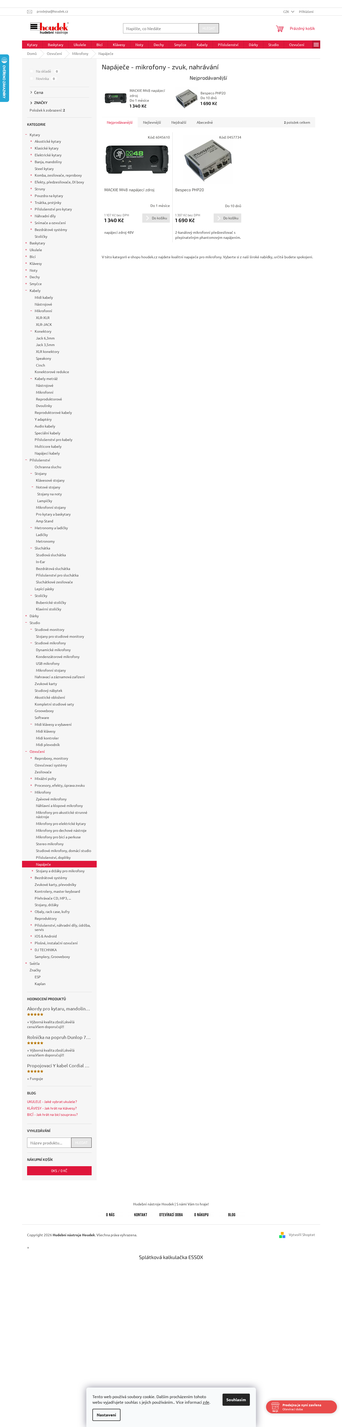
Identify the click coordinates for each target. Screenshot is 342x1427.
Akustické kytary (48, 141)
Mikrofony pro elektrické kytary (61, 823)
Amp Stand (44, 521)
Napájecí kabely (47, 453)
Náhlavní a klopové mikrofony (59, 805)
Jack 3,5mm (45, 344)
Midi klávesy (45, 731)
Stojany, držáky (46, 904)
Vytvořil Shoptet (302, 1234)
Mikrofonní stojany (51, 507)
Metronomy (45, 541)
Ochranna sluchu (48, 466)
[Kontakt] (140, 1214)
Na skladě (47, 71)
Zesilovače (43, 772)
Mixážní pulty (45, 778)
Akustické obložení (50, 697)
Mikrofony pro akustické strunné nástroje (61, 814)
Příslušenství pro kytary (53, 209)
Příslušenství (40, 460)
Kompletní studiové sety (54, 704)
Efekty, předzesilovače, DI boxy (59, 182)
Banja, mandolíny (48, 161)
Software (42, 717)
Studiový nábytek (48, 690)
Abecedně (205, 122)
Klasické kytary (46, 148)
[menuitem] (32, 44)
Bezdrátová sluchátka (53, 568)
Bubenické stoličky (51, 602)
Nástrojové (43, 304)
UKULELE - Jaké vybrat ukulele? (52, 1101)
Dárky (34, 615)
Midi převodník (48, 744)
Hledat (209, 28)
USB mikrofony (47, 663)
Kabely (35, 290)
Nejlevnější (152, 122)
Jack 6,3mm (45, 338)
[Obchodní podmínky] (201, 1214)
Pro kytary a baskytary (53, 514)
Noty (33, 270)
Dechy (35, 276)
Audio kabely (45, 426)
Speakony (43, 358)
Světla (34, 963)
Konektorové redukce (52, 371)
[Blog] (232, 1214)
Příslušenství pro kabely (53, 439)
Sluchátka (42, 548)
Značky (35, 970)
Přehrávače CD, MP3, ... (53, 898)
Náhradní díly (45, 216)
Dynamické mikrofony (53, 649)
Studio (35, 622)
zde (206, 1401)
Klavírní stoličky (48, 609)
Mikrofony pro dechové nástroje (61, 830)
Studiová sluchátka (51, 554)
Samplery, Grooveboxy (52, 956)
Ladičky (42, 534)
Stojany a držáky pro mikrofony (60, 870)
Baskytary (37, 243)
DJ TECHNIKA (46, 949)
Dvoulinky (44, 405)
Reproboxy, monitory (51, 758)
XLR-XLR (43, 317)
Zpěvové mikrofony (51, 799)
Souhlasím (236, 1399)
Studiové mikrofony (50, 643)
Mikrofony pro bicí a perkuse (58, 837)
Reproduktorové (49, 399)
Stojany (41, 473)
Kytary (35, 134)
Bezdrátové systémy (51, 229)
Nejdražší (178, 122)
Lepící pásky (44, 588)
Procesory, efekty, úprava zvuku (60, 785)
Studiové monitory (49, 629)
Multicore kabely (48, 446)
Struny (40, 188)
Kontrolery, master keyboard (57, 891)
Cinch (40, 365)
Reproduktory (46, 918)
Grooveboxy (44, 710)
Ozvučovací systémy (51, 765)
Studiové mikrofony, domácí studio (63, 850)
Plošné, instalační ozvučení (56, 943)
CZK (286, 11)
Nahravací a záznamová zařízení (60, 676)
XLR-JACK (44, 324)
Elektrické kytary (48, 155)
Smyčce (36, 283)
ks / (59, 1170)
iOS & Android (46, 936)
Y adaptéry (43, 419)
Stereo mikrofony (50, 843)
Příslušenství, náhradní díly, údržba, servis (62, 927)
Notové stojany (48, 487)
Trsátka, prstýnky (48, 202)
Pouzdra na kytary (49, 195)
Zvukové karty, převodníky (55, 884)
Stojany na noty (49, 494)
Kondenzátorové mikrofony (57, 656)
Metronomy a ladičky (51, 527)
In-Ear (40, 561)
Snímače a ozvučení (50, 222)
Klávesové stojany (50, 480)
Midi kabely (44, 297)
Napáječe (43, 864)
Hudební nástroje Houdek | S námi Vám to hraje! (171, 1204)
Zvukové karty (46, 683)
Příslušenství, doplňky (53, 857)
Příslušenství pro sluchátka (57, 575)
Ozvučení (37, 751)
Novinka (45, 78)
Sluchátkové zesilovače (54, 582)
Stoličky (41, 236)
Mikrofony (43, 792)
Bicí (33, 256)
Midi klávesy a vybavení (53, 724)
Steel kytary (44, 168)
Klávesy (36, 263)
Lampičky (44, 500)
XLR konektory (47, 351)
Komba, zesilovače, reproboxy (58, 175)
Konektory (43, 331)
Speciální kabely (47, 433)
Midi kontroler (47, 738)
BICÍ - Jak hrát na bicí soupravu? (52, 1114)
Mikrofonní (43, 310)
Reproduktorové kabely (53, 412)
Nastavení (106, 1414)
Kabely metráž (46, 378)
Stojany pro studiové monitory (60, 636)
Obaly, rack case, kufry (52, 911)
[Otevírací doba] (171, 1214)
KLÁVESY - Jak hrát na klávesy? (52, 1108)
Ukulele (36, 249)
